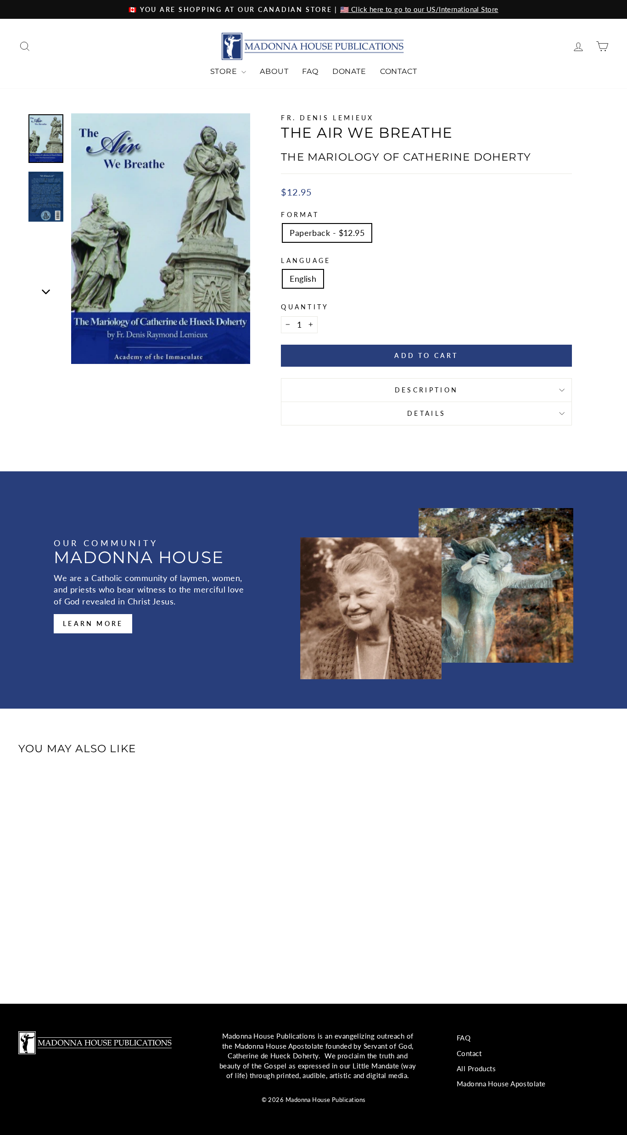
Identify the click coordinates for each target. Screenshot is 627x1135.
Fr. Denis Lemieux (327, 118)
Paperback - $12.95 (327, 233)
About (274, 71)
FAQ (310, 71)
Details (426, 413)
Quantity (305, 307)
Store (225, 71)
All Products (476, 1068)
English (303, 279)
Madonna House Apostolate (501, 1083)
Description (427, 390)
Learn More (93, 623)
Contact (398, 71)
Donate (349, 71)
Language (306, 260)
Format (300, 214)
